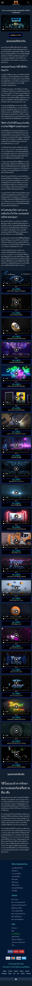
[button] (16, 279)
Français (10, 971)
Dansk (9, 973)
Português (4, 973)
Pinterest (16, 951)
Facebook (10, 951)
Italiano (21, 971)
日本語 (23, 973)
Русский (28, 973)
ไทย (14, 973)
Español (16, 971)
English (4, 971)
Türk (18, 973)
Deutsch (27, 971)
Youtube (22, 951)
